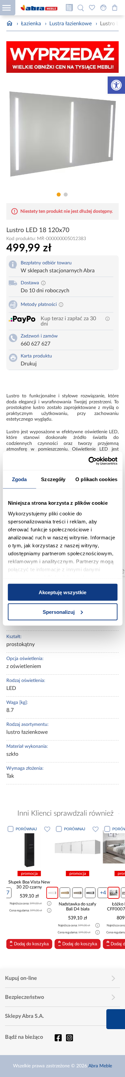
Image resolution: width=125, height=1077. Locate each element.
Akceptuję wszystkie (62, 592)
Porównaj (40, 829)
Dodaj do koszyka (45, 943)
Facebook (58, 1038)
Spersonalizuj (59, 611)
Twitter (69, 1038)
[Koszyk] (114, 7)
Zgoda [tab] (19, 479)
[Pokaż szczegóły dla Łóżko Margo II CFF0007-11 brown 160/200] (92, 847)
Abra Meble (100, 1066)
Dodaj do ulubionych (13, 829)
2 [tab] (66, 195)
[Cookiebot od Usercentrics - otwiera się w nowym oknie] (89, 461)
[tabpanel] (62, 133)
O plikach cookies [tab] (96, 479)
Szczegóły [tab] (53, 479)
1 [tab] (59, 195)
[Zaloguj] (103, 7)
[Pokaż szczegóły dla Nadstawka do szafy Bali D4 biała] (43, 847)
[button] (116, 85)
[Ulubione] (92, 7)
